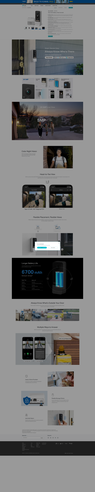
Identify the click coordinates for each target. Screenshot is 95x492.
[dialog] (47, 246)
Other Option (53, 247)
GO (41, 247)
